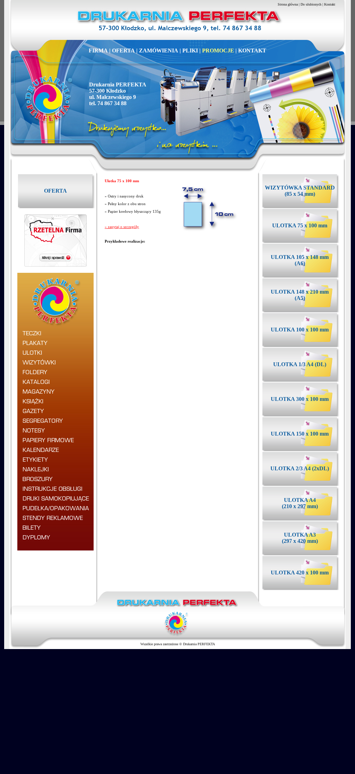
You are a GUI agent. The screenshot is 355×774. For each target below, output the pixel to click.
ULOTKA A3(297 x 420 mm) (300, 538)
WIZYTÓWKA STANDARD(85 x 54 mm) (300, 191)
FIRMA (98, 50)
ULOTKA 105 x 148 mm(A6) (300, 260)
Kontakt (329, 4)
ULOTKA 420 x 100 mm (300, 572)
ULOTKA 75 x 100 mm (299, 225)
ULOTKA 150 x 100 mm (300, 434)
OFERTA (123, 50)
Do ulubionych (311, 4)
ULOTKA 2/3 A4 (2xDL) (299, 468)
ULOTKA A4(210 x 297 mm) (300, 503)
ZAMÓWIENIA (158, 50)
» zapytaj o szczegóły (122, 227)
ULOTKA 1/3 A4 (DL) (299, 364)
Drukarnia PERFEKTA (199, 644)
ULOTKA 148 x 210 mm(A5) (300, 295)
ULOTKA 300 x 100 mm (300, 399)
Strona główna (288, 4)
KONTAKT (252, 50)
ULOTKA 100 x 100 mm (300, 330)
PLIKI (190, 50)
